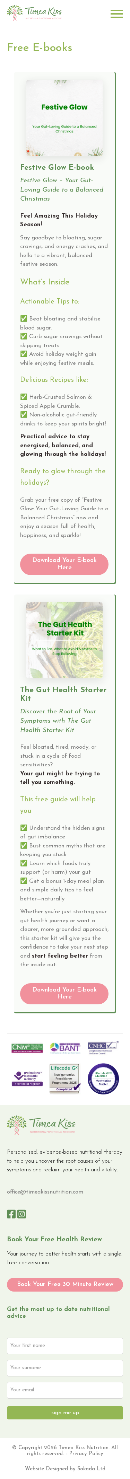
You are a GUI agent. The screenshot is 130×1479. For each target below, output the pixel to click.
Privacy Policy (86, 1453)
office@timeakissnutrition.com (45, 1192)
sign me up (65, 1413)
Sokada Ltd (91, 1469)
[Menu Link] (117, 14)
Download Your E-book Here (64, 564)
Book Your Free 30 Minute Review (65, 1285)
